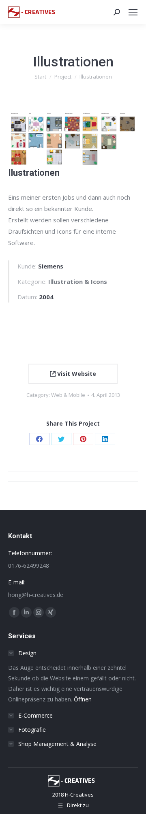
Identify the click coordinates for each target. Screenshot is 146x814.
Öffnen (83, 699)
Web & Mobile (68, 394)
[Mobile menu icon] (133, 12)
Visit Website (76, 373)
